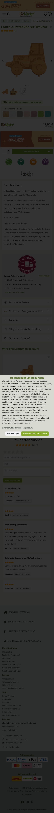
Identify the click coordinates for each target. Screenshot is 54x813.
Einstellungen (13, 433)
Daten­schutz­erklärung (11, 428)
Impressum (28, 428)
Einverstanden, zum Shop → (35, 433)
